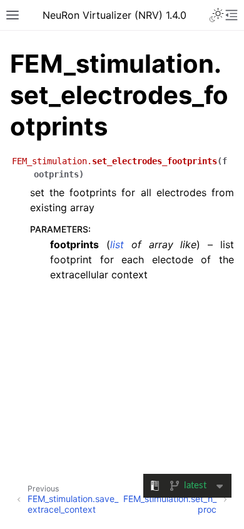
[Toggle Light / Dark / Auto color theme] (216, 15)
